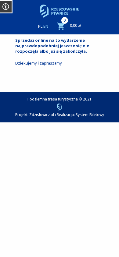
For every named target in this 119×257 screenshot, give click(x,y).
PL (40, 26)
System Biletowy (90, 114)
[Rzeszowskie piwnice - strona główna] (59, 11)
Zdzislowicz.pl (41, 114)
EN (45, 26)
